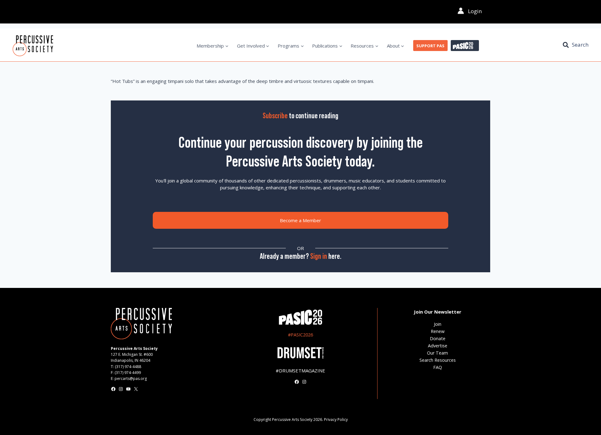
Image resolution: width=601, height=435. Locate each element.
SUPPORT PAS (430, 46)
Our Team (437, 353)
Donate (437, 338)
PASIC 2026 (465, 45)
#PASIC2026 (300, 335)
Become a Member (300, 220)
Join (437, 324)
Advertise (437, 346)
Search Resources (437, 360)
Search (580, 44)
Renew (437, 331)
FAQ (437, 367)
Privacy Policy (336, 419)
